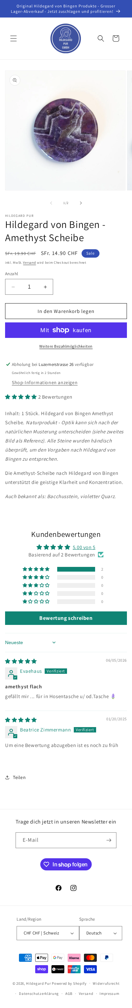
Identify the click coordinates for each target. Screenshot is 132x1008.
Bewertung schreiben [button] (65, 618)
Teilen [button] (19, 777)
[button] (13, 38)
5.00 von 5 (84, 547)
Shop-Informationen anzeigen (45, 382)
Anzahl (11, 274)
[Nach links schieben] (51, 203)
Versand (29, 262)
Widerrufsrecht (106, 983)
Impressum (109, 993)
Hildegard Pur (38, 983)
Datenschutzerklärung (39, 993)
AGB (68, 993)
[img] (21, 661)
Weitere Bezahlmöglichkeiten (66, 346)
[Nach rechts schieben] (80, 203)
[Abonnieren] (108, 840)
